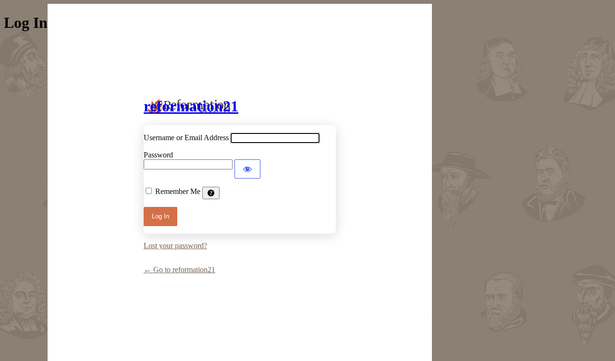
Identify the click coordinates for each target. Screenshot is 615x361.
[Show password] (247, 169)
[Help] (211, 193)
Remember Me (177, 191)
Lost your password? (175, 245)
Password (158, 155)
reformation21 (191, 106)
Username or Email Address (186, 137)
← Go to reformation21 (179, 269)
